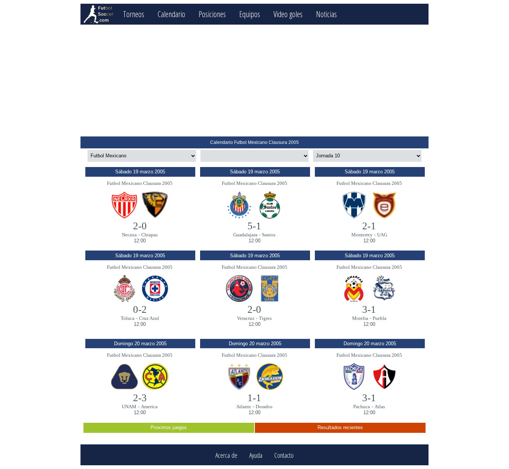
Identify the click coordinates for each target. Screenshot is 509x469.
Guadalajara (245, 234)
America (149, 406)
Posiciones (212, 14)
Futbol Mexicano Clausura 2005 (140, 183)
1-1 (254, 397)
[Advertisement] (254, 80)
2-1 (369, 226)
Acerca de (226, 455)
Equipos (249, 14)
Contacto (284, 455)
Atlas (379, 406)
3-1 (369, 309)
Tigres (265, 318)
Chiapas (149, 234)
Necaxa (129, 234)
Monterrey (362, 234)
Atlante (243, 406)
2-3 (140, 397)
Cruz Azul (149, 318)
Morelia (360, 318)
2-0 (140, 226)
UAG (382, 234)
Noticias (326, 14)
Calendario (171, 14)
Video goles (288, 14)
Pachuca (361, 406)
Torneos (133, 14)
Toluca (128, 318)
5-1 (254, 226)
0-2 (140, 309)
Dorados (264, 406)
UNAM (129, 406)
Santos (268, 234)
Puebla (379, 318)
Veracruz (246, 318)
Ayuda (255, 455)
